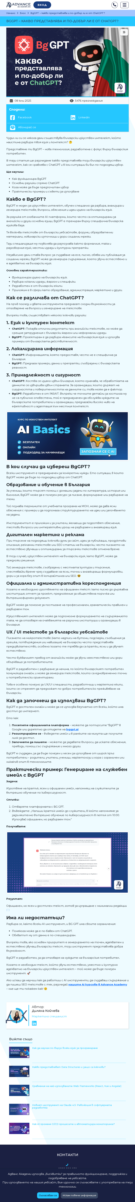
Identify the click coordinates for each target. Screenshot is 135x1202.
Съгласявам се (48, 1195)
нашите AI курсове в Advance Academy (97, 984)
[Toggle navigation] (124, 5)
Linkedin (84, 117)
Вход (42, 5)
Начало (10, 13)
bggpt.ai (72, 729)
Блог (23, 13)
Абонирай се (26, 127)
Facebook (24, 117)
